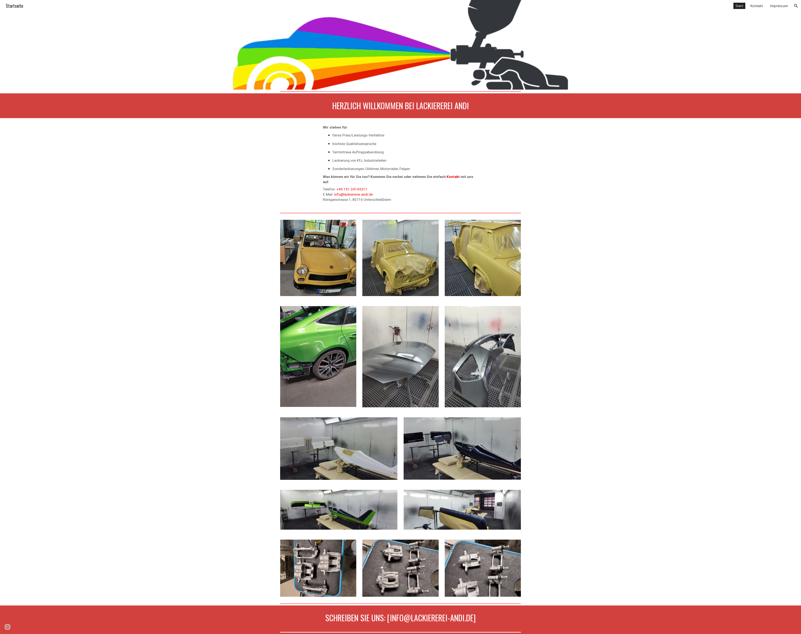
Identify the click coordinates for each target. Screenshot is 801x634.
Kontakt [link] (756, 6)
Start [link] (739, 6)
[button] (796, 6)
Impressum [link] (779, 6)
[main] (400, 105)
